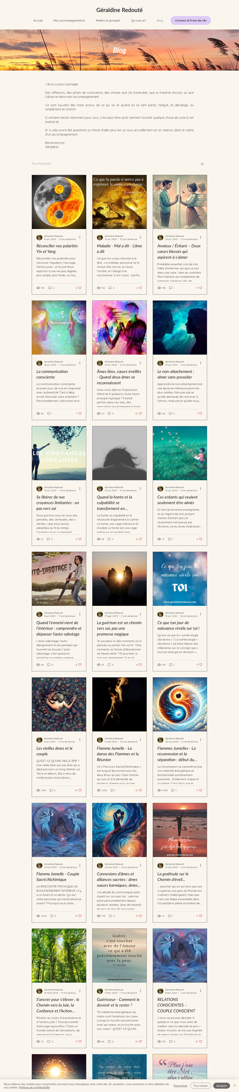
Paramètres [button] (180, 1086)
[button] (69, 20)
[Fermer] (234, 1085)
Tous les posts (41, 163)
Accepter (221, 1086)
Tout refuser (200, 1086)
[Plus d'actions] (81, 237)
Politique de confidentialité (34, 1087)
